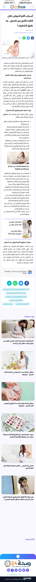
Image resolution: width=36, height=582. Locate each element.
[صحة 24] (18, 6)
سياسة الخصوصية (18, 574)
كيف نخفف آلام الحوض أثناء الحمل (16, 293)
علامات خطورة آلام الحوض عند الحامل (16, 296)
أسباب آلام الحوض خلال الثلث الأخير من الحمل (16, 289)
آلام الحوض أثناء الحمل (22, 304)
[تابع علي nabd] (12, 570)
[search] (4, 7)
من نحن (27, 574)
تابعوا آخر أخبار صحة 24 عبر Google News (15, 272)
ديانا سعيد (28, 30)
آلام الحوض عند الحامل (16, 300)
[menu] (32, 7)
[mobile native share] (9, 283)
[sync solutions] (27, 579)
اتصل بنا (9, 574)
